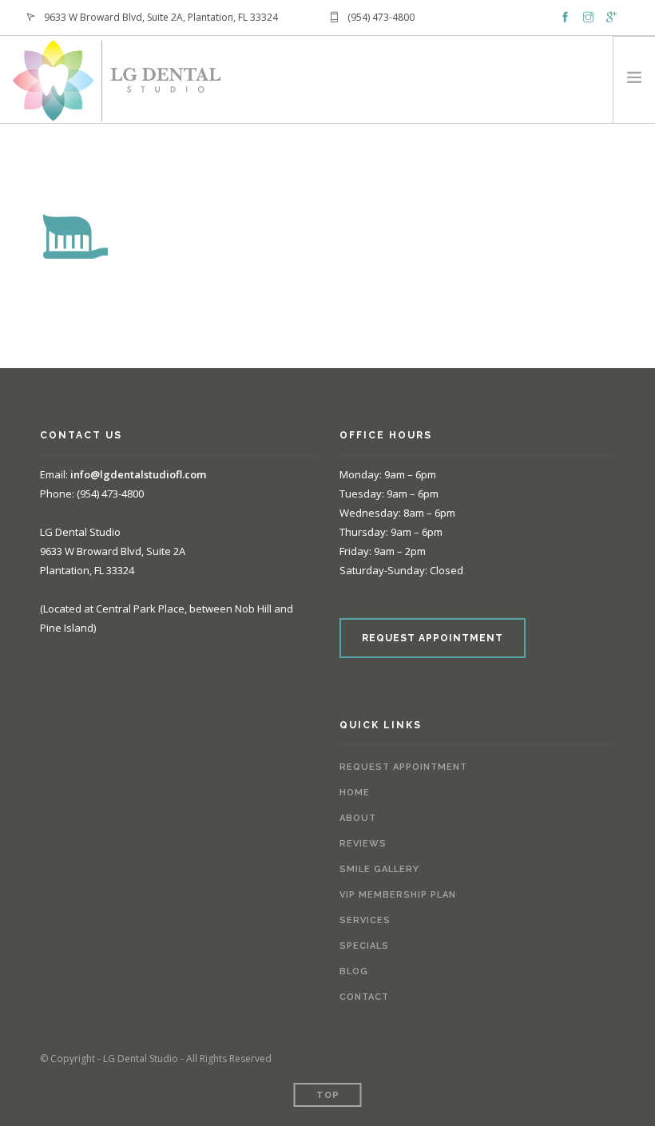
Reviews (363, 844)
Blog (353, 971)
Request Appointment (403, 767)
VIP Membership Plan (397, 895)
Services (365, 920)
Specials (364, 946)
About (357, 818)
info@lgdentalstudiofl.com (138, 474)
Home (354, 792)
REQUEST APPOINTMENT (432, 638)
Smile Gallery (379, 869)
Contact (364, 997)
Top (327, 1095)
